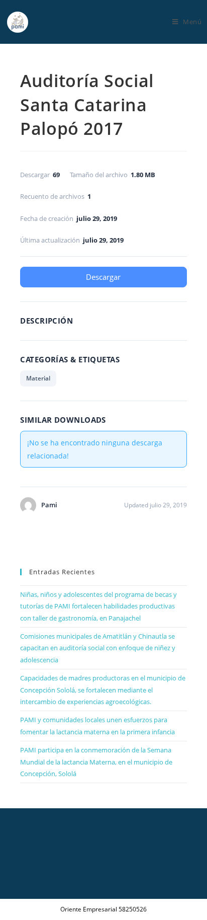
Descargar (103, 277)
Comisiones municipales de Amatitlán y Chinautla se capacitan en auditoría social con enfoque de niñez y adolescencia (97, 648)
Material (38, 378)
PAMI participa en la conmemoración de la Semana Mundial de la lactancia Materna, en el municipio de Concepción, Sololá (96, 761)
